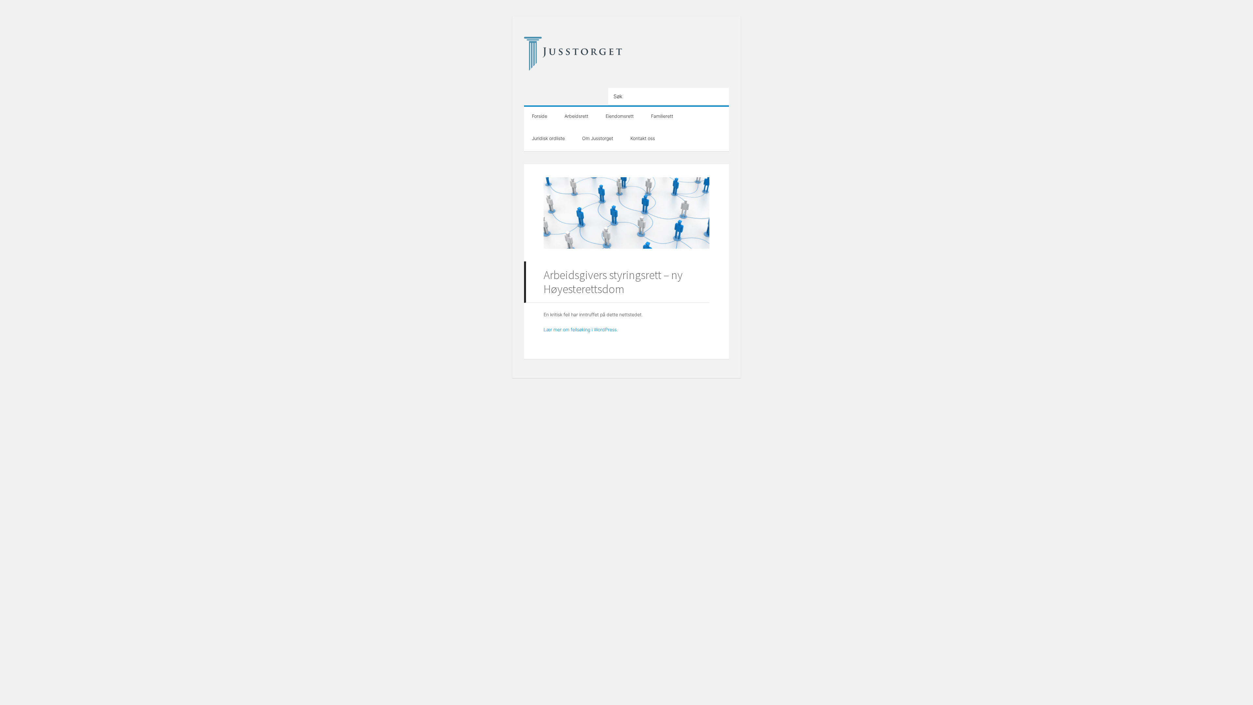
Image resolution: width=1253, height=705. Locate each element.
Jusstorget (573, 54)
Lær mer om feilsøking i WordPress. (581, 329)
